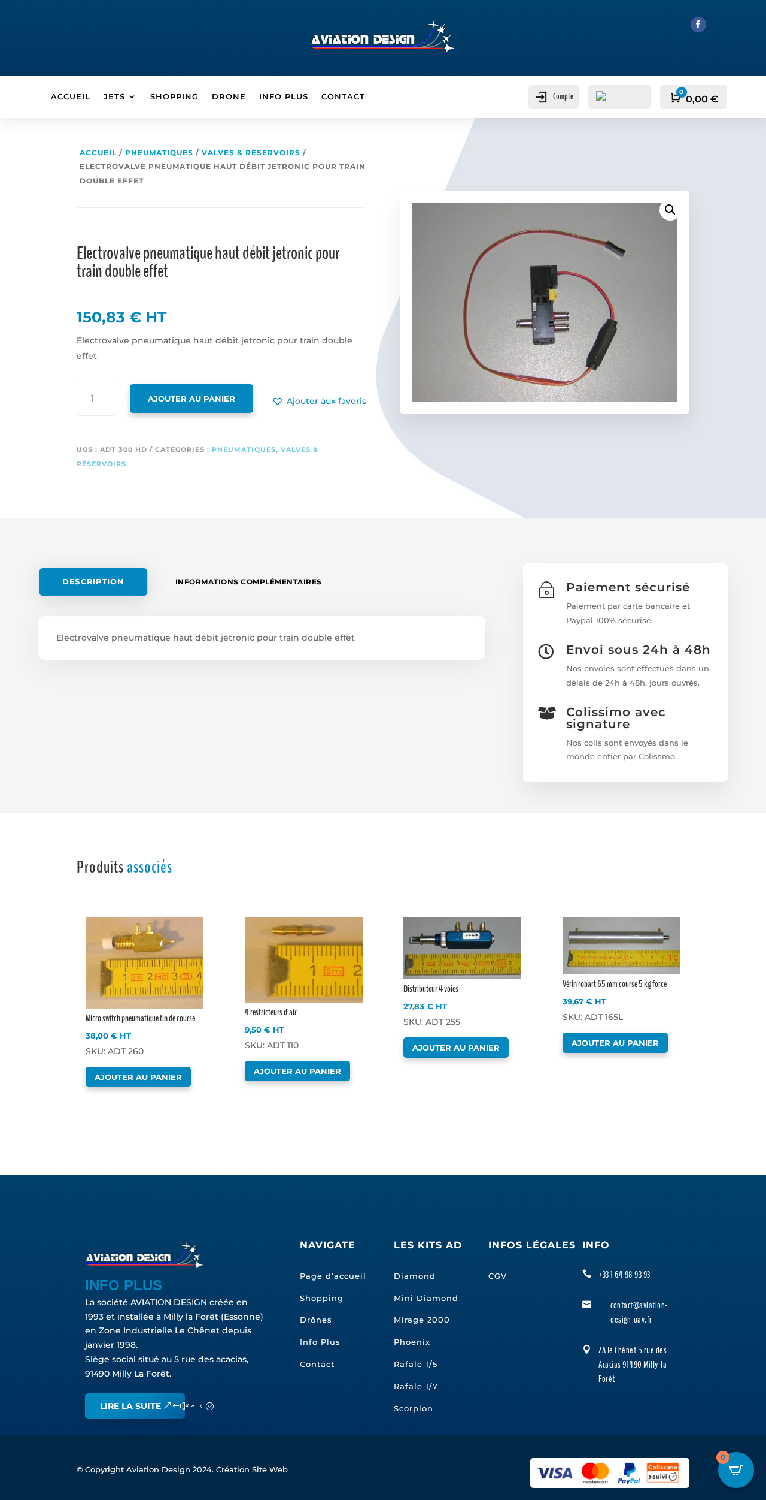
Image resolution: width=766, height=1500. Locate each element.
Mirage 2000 (422, 1319)
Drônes (316, 1319)
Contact (317, 1364)
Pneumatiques (159, 152)
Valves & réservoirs (251, 152)
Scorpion (413, 1408)
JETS (114, 96)
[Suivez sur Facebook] (698, 24)
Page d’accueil (333, 1276)
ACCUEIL (70, 96)
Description (93, 582)
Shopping (322, 1298)
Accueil (98, 152)
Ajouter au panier (191, 398)
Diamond (415, 1276)
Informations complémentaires (248, 581)
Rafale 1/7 (416, 1386)
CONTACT (343, 96)
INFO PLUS (283, 96)
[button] (319, 401)
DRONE (229, 96)
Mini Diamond (426, 1298)
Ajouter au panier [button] (138, 1077)
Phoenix (412, 1342)
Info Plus (320, 1342)
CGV (497, 1276)
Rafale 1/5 (415, 1364)
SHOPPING (174, 96)
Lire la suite (130, 1406)
